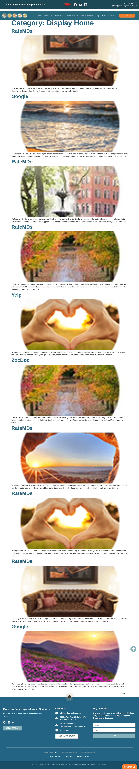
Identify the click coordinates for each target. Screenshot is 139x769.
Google (19, 96)
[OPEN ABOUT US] (51, 15)
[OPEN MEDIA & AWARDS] (113, 15)
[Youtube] (80, 4)
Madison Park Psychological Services (25, 4)
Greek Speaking (68, 756)
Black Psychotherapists (88, 752)
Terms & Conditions (89, 764)
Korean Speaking (55, 756)
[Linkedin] (85, 4)
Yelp (16, 295)
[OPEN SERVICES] (62, 15)
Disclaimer (102, 764)
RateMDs (22, 31)
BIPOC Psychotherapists (69, 752)
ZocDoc (20, 360)
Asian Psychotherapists (51, 752)
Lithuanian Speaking (83, 756)
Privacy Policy (74, 764)
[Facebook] (75, 4)
